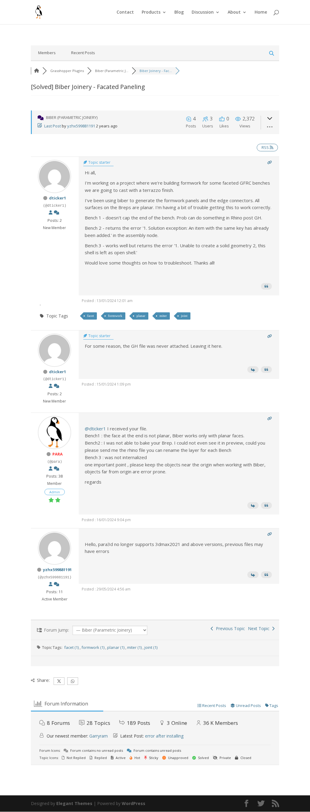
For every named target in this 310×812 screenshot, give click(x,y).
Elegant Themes (74, 803)
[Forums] (36, 70)
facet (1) (72, 647)
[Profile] (50, 212)
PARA (57, 454)
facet (90, 315)
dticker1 (57, 198)
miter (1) (135, 647)
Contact (125, 12)
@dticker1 (95, 429)
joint (184, 315)
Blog (179, 12)
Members (47, 52)
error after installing (164, 736)
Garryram (98, 736)
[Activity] (57, 212)
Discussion (203, 12)
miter (163, 315)
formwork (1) (93, 647)
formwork (115, 315)
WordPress (133, 803)
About (234, 12)
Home (261, 12)
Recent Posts (83, 52)
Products (151, 12)
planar (141, 315)
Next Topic (260, 628)
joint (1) (150, 647)
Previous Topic (229, 628)
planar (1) (116, 647)
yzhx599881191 (81, 126)
